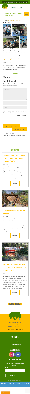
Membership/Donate (16, 342)
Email (6, 367)
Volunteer (14, 340)
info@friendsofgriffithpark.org (15, 329)
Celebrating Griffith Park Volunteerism (15, 2)
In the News (18, 20)
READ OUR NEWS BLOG (15, 304)
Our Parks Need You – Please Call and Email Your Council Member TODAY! (14, 158)
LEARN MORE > (15, 183)
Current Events (11, 20)
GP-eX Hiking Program (16, 344)
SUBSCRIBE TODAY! (15, 375)
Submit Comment (21, 115)
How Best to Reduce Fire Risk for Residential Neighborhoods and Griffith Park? (14, 267)
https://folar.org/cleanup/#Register (11, 59)
